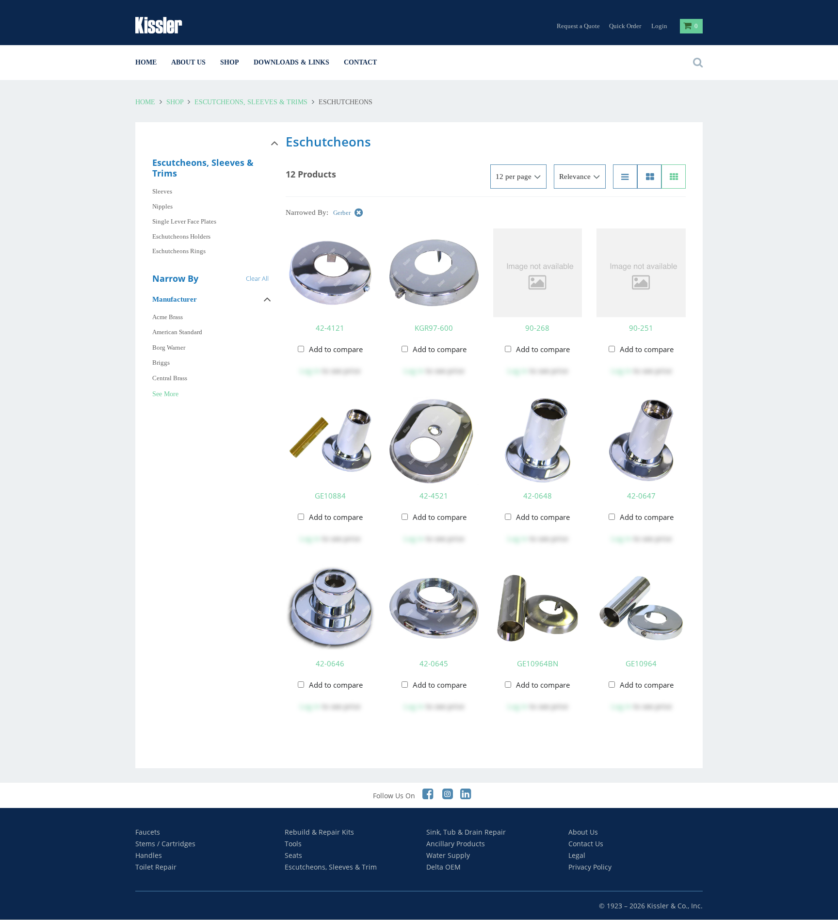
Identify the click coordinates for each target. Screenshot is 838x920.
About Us (188, 62)
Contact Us (585, 843)
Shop (229, 62)
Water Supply (448, 855)
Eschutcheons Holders (181, 236)
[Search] (695, 62)
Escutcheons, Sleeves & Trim (331, 867)
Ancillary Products (455, 843)
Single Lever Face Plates (184, 221)
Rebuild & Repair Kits (319, 832)
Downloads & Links (291, 62)
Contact (360, 62)
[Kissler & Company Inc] (174, 25)
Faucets (147, 832)
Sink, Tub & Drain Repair (466, 832)
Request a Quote (578, 26)
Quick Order (625, 26)
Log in (310, 370)
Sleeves (162, 191)
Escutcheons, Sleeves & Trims (251, 102)
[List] (625, 176)
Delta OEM (443, 867)
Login (659, 26)
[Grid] (673, 176)
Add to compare (336, 349)
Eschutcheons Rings (179, 251)
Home (146, 62)
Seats (293, 855)
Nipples (162, 206)
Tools (293, 843)
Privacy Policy (590, 867)
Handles (148, 855)
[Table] (649, 176)
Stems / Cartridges (165, 843)
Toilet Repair (156, 867)
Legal (576, 855)
